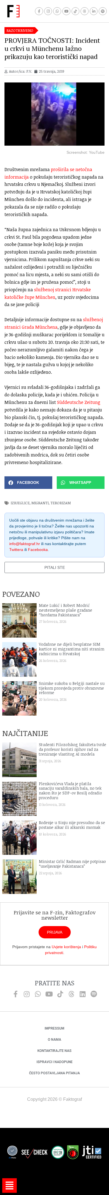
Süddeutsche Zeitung (78, 402)
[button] (28, 482)
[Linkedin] (82, 994)
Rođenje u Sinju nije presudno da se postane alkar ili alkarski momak (72, 825)
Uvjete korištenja (66, 947)
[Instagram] (48, 11)
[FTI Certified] (91, 1153)
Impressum (54, 1028)
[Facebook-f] (39, 11)
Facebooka (38, 549)
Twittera (16, 549)
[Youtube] (66, 11)
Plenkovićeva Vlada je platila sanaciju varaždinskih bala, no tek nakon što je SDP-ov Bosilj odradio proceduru (70, 790)
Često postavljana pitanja (54, 1073)
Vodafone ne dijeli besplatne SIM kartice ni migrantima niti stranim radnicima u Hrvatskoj (71, 649)
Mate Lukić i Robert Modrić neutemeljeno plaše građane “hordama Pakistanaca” (65, 610)
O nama (54, 1040)
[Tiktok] (76, 11)
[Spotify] (103, 11)
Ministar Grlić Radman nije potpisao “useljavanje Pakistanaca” (72, 864)
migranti (40, 502)
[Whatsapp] (57, 11)
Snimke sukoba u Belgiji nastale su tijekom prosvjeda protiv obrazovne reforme (72, 688)
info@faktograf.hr (24, 543)
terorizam (60, 502)
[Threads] (84, 11)
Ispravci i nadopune (55, 1062)
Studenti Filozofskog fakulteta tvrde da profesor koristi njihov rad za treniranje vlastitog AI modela (72, 749)
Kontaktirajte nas (54, 1051)
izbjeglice (20, 502)
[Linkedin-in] (94, 11)
